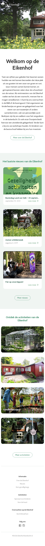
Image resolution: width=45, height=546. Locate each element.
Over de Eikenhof (22, 481)
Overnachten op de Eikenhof (22, 510)
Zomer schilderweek (14, 240)
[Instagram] (24, 526)
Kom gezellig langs (22, 487)
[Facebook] (21, 526)
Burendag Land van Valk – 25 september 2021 (22, 198)
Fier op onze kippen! (14, 282)
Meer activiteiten (22, 455)
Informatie (22, 476)
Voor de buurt (22, 502)
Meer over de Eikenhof (22, 137)
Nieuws (22, 484)
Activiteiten (22, 495)
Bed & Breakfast (22, 514)
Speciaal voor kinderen (22, 499)
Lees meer (32, 201)
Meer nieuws (22, 298)
